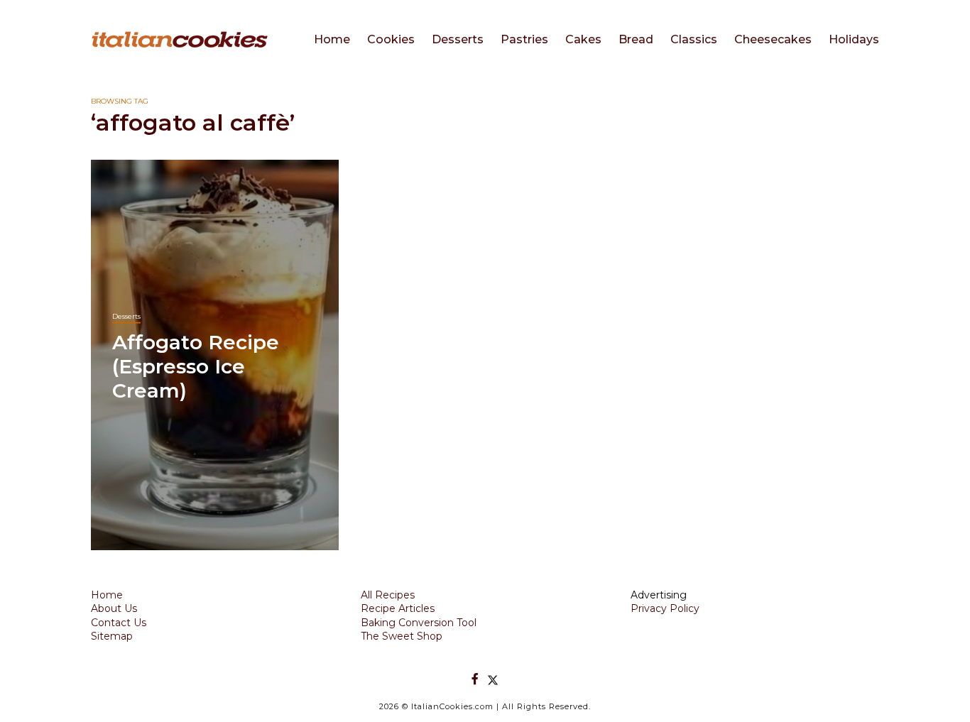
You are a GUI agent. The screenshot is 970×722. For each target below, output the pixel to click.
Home (332, 39)
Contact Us (118, 622)
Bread (635, 39)
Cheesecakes (773, 39)
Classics (693, 39)
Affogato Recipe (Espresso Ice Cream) (195, 366)
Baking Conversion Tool (418, 622)
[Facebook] (475, 679)
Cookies (391, 39)
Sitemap (112, 636)
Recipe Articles (398, 608)
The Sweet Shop (401, 636)
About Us (114, 608)
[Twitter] (492, 679)
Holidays (854, 39)
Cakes (583, 39)
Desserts (458, 39)
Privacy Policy (665, 608)
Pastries (524, 39)
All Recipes (388, 595)
